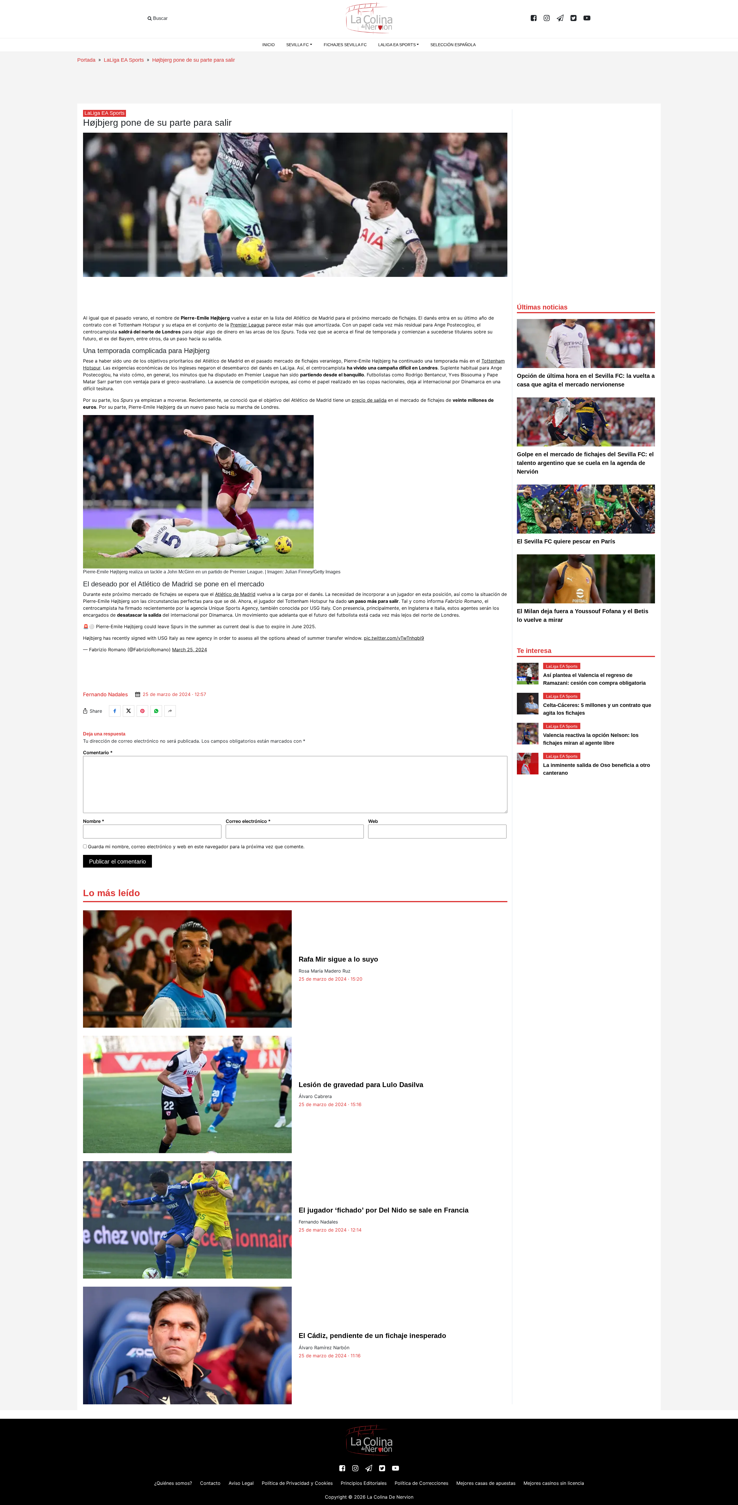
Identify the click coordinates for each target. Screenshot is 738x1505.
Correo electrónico (248, 821)
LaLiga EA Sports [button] (397, 44)
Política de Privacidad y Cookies (297, 1483)
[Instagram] (547, 18)
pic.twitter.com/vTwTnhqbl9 (394, 638)
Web (373, 821)
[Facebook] (534, 18)
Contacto (210, 1483)
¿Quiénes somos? (173, 1483)
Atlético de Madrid (235, 594)
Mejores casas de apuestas (485, 1483)
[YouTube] (586, 18)
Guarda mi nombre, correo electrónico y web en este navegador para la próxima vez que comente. (196, 846)
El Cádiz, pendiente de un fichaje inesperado (372, 1335)
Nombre (93, 821)
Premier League (247, 325)
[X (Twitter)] (574, 18)
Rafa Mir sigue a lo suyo (338, 959)
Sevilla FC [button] (297, 44)
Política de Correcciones (421, 1483)
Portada (86, 60)
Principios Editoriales (364, 1483)
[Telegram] (560, 18)
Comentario (98, 752)
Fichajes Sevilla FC (345, 44)
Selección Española (453, 44)
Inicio (268, 44)
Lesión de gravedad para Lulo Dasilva (361, 1085)
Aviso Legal (241, 1483)
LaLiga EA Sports (124, 60)
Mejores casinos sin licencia (554, 1483)
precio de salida (369, 400)
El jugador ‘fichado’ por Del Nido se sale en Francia (383, 1210)
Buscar (159, 18)
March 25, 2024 (189, 649)
